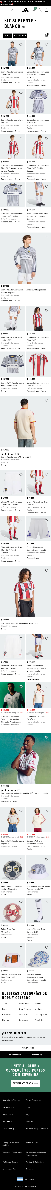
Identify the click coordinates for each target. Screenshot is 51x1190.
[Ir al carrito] (46, 10)
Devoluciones (7, 1114)
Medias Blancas (38, 1009)
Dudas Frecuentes (33, 1100)
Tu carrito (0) (36, 1055)
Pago (28, 1114)
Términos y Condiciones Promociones (36, 1153)
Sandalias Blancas (23, 1015)
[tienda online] (25, 11)
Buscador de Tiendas (11, 1100)
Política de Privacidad (35, 1162)
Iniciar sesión (15, 1055)
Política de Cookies (10, 1162)
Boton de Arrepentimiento (37, 1129)
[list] (21, 35)
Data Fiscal (7, 1122)
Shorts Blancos (38, 1004)
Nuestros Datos (32, 1143)
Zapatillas (39, 1020)
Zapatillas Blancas (7, 1004)
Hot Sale (29, 1122)
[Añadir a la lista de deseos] (21, 45)
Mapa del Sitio (8, 1107)
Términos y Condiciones (12, 1152)
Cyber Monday (8, 1129)
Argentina (29, 1179)
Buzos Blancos (6, 1009)
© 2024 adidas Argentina (25, 1186)
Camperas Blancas (23, 1020)
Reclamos (30, 1169)
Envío (28, 1107)
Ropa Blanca (24, 1009)
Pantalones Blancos (23, 1004)
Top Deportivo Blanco (41, 1015)
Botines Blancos (6, 1020)
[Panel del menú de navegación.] (4, 10)
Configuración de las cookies (11, 1144)
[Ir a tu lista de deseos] (11, 10)
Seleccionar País (9, 1169)
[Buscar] (40, 10)
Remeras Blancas (6, 1015)
